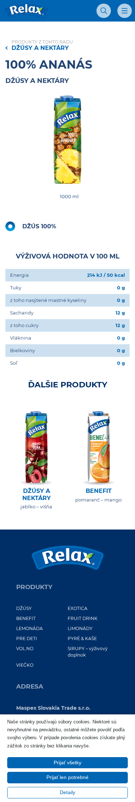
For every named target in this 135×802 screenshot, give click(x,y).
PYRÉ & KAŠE (82, 638)
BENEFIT (26, 618)
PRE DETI (26, 638)
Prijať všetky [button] (67, 762)
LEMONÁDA (29, 628)
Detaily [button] (67, 792)
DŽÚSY (24, 608)
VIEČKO (24, 665)
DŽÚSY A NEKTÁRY (40, 48)
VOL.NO (24, 648)
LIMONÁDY (80, 628)
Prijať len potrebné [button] (67, 777)
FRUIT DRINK (83, 618)
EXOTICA (77, 608)
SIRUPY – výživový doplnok (88, 652)
